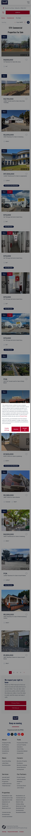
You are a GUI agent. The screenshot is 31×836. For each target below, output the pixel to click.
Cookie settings (6, 429)
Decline (16, 429)
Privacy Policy (23, 416)
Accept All (25, 429)
